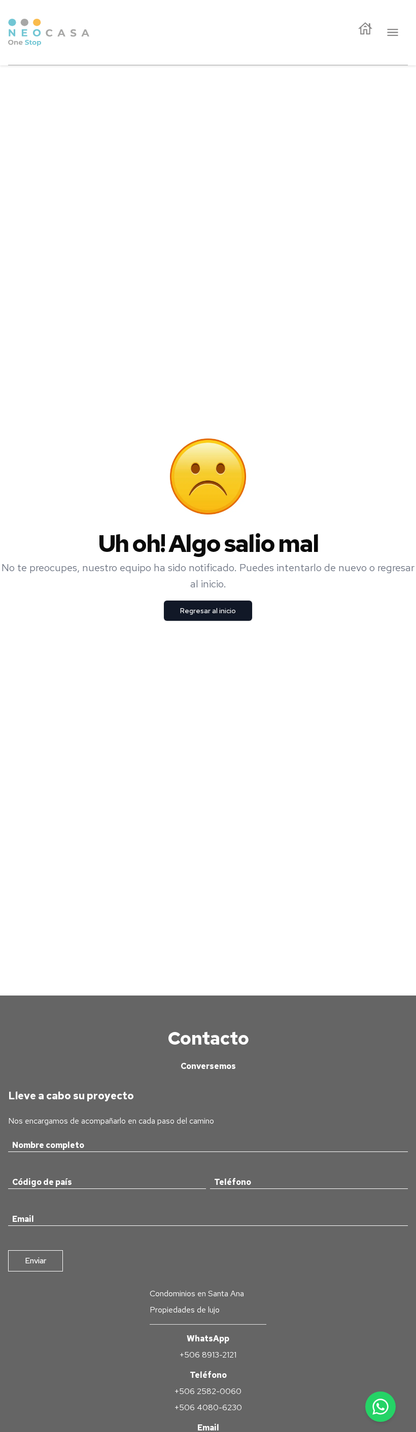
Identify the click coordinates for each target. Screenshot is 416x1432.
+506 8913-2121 (208, 1354)
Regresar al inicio (208, 610)
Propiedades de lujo (185, 1309)
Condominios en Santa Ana (197, 1293)
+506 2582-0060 (208, 1391)
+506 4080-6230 (208, 1407)
